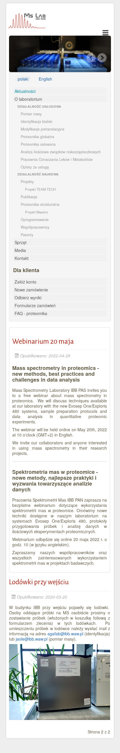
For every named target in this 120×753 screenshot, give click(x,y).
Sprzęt (21, 242)
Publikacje (29, 196)
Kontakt (22, 258)
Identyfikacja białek (36, 121)
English (45, 79)
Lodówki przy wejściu (39, 582)
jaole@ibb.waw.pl (31, 639)
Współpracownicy (35, 227)
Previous (91, 58)
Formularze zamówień (35, 305)
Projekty (27, 181)
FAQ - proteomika (31, 313)
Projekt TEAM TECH (40, 189)
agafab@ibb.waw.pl (65, 634)
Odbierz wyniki (28, 297)
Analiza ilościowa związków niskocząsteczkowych (61, 151)
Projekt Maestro (36, 212)
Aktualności (25, 91)
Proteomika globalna (37, 136)
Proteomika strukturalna (40, 204)
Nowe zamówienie (31, 290)
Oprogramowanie (35, 219)
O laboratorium (28, 99)
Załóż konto (25, 282)
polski (23, 79)
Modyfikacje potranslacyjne (42, 129)
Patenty (27, 234)
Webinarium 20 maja (43, 341)
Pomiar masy (31, 113)
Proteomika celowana (38, 144)
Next (102, 58)
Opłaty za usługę (35, 167)
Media (20, 250)
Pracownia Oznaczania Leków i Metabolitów (57, 159)
